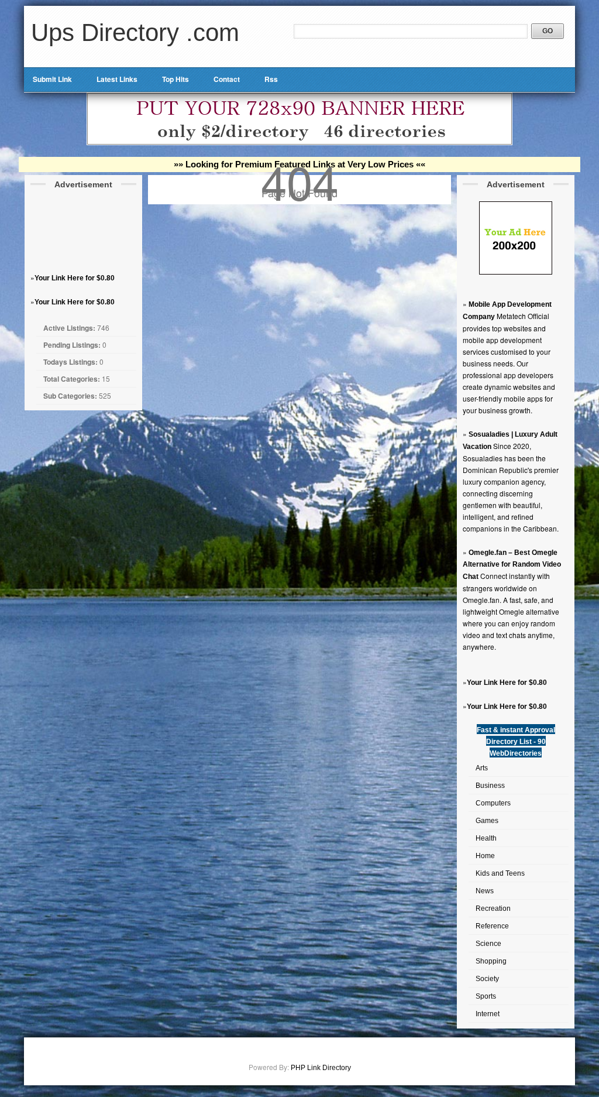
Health (486, 838)
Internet (488, 1014)
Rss (271, 79)
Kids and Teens (500, 873)
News (485, 891)
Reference (492, 926)
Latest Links (117, 79)
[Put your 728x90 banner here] (299, 143)
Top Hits (175, 79)
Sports (486, 996)
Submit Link (52, 79)
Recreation (493, 908)
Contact (227, 79)
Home (485, 856)
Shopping (491, 961)
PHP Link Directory (321, 1068)
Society (487, 979)
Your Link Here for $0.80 (75, 278)
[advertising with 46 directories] (515, 272)
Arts (482, 768)
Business (490, 785)
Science (488, 944)
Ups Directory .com (135, 32)
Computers (493, 803)
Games (487, 821)
